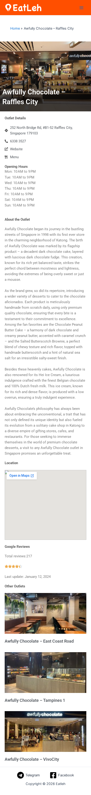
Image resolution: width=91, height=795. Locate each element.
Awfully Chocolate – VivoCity (32, 759)
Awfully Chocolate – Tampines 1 (35, 700)
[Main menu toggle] (81, 8)
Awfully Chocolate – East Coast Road (39, 641)
